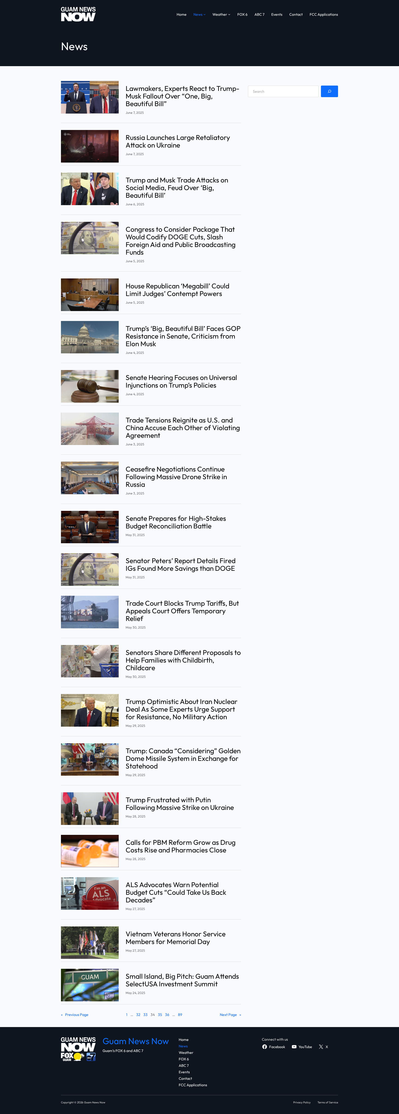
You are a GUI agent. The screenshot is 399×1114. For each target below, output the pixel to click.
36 (167, 1014)
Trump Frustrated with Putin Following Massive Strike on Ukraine (180, 803)
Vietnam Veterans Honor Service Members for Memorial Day (176, 937)
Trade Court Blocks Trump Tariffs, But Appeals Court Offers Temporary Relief (182, 610)
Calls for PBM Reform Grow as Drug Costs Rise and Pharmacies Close (181, 846)
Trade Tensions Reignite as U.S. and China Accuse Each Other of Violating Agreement (183, 427)
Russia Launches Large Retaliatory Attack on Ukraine (178, 141)
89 (180, 1014)
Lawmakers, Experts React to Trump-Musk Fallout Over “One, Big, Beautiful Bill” (182, 96)
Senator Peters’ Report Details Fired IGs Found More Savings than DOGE (181, 564)
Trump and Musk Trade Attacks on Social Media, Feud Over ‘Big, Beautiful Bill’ (177, 187)
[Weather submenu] (229, 14)
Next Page (230, 1014)
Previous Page (74, 1014)
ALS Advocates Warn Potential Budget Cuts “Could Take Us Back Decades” (176, 892)
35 (160, 1014)
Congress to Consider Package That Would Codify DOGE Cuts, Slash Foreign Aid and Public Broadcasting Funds (181, 240)
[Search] (329, 91)
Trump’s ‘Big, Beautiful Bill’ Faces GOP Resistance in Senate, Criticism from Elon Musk (183, 336)
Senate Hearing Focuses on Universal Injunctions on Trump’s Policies (181, 381)
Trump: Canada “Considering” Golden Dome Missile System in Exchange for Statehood (183, 758)
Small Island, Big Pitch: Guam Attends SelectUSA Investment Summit (182, 980)
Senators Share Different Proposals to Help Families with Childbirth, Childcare (183, 660)
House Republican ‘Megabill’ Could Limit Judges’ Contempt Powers (177, 289)
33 (145, 1014)
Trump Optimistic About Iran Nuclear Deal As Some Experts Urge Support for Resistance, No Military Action (182, 709)
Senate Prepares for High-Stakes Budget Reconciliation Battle (176, 522)
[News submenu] (204, 14)
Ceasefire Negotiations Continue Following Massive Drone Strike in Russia (176, 476)
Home (182, 14)
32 (138, 1014)
